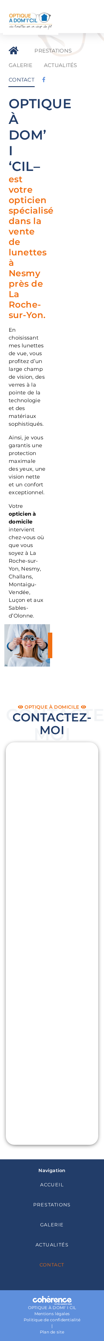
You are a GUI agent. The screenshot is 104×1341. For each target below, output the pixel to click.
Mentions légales (52, 1313)
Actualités (52, 1245)
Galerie (52, 1225)
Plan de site (52, 1332)
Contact (52, 1265)
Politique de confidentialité (52, 1319)
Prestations (52, 1205)
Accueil (52, 1184)
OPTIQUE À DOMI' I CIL (52, 1307)
